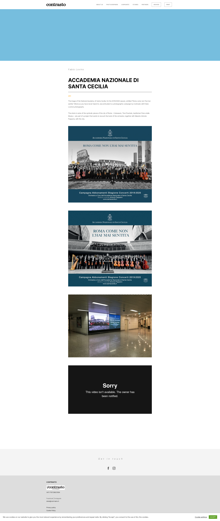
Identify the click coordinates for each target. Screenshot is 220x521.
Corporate (125, 4)
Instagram (57, 498)
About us (99, 4)
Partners (145, 4)
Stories (135, 4)
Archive (156, 4)
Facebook (49, 498)
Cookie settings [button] (201, 517)
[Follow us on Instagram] (108, 469)
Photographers (112, 4)
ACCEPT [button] (213, 517)
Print (168, 4)
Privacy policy (51, 507)
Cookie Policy (51, 510)
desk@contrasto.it (52, 501)
